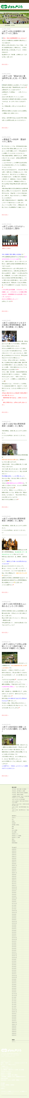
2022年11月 (14, 872)
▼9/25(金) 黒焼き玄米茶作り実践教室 (20, 792)
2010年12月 (14, 1009)
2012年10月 (14, 977)
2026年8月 (14, 849)
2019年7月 (14, 890)
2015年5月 (14, 932)
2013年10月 (14, 957)
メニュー (3, 1)
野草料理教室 (14, 842)
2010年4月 (14, 1015)
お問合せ (3, 1088)
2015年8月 (14, 926)
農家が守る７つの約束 (13, 1069)
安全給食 (13, 822)
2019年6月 (14, 892)
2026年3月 (14, 852)
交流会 (13, 821)
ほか (13, 819)
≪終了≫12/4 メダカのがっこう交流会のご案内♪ (13, 227)
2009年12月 (14, 1022)
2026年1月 (14, 856)
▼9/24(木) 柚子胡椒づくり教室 (18, 790)
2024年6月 (14, 863)
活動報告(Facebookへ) (21, 1076)
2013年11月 (14, 955)
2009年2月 (14, 1035)
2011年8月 (14, 997)
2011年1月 (14, 1008)
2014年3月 (14, 948)
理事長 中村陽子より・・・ (7, 1062)
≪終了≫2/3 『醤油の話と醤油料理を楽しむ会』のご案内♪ (14, 78)
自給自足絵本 (4, 1080)
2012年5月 (14, 986)
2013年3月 (14, 970)
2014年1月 (14, 952)
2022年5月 (14, 876)
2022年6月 (14, 874)
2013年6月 (14, 964)
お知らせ (13, 817)
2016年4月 (14, 917)
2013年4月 (14, 968)
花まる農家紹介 (4, 1069)
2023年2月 (14, 869)
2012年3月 (14, 990)
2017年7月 (14, 907)
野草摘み (13, 841)
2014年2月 (14, 950)
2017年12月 (14, 903)
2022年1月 (14, 879)
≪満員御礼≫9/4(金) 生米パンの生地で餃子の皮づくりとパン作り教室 (20, 797)
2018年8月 (14, 899)
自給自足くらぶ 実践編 (16, 835)
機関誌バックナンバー (21, 1080)
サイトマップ (10, 1093)
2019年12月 (14, 887)
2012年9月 (14, 979)
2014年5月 (14, 945)
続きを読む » (5, 64)
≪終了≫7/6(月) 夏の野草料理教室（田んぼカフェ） (20, 807)
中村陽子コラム (4, 1066)
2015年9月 (14, 925)
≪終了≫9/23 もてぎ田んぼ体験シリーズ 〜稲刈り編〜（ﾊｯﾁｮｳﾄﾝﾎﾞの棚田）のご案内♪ (14, 646)
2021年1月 (14, 883)
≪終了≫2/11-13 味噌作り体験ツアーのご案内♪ (13, 32)
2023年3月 (14, 867)
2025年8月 (14, 860)
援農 (13, 826)
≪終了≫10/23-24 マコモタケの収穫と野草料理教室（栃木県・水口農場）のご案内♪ (14, 325)
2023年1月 (14, 870)
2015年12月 (14, 921)
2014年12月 (14, 937)
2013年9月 (14, 959)
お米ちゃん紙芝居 (11, 1080)
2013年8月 (14, 961)
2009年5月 (14, 1029)
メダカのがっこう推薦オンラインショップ (10, 1091)
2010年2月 (14, 1018)
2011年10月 (14, 995)
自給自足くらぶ (15, 833)
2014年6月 (14, 943)
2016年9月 (14, 914)
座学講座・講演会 (15, 824)
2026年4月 (14, 851)
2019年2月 (14, 896)
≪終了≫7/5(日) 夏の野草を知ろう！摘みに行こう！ (20, 810)
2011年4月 (14, 1002)
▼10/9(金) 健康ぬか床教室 (17, 794)
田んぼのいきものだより (6, 1071)
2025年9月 (14, 858)
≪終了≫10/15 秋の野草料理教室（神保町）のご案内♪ (13, 520)
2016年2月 (14, 919)
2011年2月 (14, 1006)
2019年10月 (14, 889)
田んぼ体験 (14, 831)
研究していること (12, 1064)
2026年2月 (14, 854)
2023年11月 (14, 865)
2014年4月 (14, 946)
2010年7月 (14, 1013)
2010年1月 (14, 1020)
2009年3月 (14, 1033)
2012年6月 (14, 984)
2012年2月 (14, 991)
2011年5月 (14, 1000)
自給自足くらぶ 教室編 (6, 1073)
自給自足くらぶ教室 (16, 837)
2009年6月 (14, 1028)
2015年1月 (14, 935)
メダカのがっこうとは (5, 1061)
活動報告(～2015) (11, 1076)
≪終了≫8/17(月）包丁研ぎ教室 (18, 799)
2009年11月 (14, 1024)
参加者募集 (3, 1076)
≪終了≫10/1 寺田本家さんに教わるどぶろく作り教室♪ (14, 605)
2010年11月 (14, 1011)
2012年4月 (14, 988)
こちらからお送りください (10, 1056)
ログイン (13, 1041)
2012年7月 (14, 982)
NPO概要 (3, 1083)
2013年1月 (14, 973)
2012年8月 (14, 981)
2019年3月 (14, 894)
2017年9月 (14, 905)
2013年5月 (14, 966)
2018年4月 (14, 901)
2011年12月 (14, 993)
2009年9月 (14, 1026)
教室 (13, 828)
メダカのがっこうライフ (19, 1062)
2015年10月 (14, 923)
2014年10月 (14, 939)
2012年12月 (14, 975)
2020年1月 (14, 885)
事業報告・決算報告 (10, 1085)
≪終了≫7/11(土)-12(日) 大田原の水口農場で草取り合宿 (20, 804)
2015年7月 (14, 928)
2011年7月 (14, 999)
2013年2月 (14, 972)
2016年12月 (14, 910)
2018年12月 (14, 898)
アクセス (3, 1086)
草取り (13, 839)
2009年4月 (14, 1031)
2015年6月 (14, 930)
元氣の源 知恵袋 (4, 1078)
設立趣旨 (3, 1085)
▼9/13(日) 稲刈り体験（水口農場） (19, 789)
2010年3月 (14, 1017)
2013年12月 (14, 954)
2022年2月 (14, 878)
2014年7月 (14, 941)
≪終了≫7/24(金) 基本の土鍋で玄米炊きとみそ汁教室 (20, 801)
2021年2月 (14, 881)
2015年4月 (14, 934)
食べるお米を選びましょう (6, 1068)
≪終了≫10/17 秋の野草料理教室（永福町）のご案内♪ (13, 425)
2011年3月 (14, 1004)
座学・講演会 (14, 1074)
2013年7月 (14, 963)
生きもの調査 (14, 830)
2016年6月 (14, 916)
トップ (2, 25)
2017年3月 (14, 908)
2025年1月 (14, 861)
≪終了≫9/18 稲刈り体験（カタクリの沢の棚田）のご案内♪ (14, 729)
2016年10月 (14, 912)
